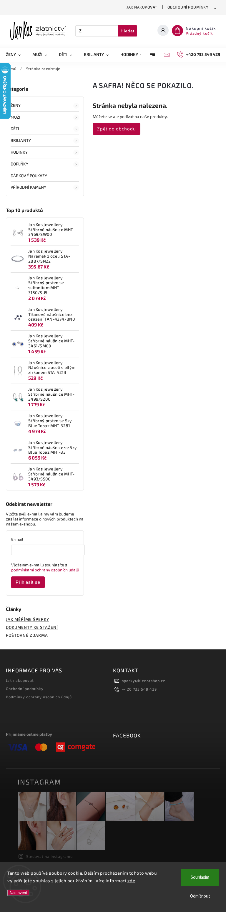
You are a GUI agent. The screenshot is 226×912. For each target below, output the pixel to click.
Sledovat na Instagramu (49, 856)
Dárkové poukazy (29, 175)
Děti (15, 128)
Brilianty (21, 140)
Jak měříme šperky (27, 619)
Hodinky (19, 152)
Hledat (127, 31)
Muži (15, 117)
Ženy (16, 105)
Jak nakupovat (142, 7)
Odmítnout (200, 896)
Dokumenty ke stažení (32, 627)
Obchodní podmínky (188, 7)
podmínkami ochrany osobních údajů (45, 569)
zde (131, 880)
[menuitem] (16, 54)
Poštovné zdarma (27, 635)
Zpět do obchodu (116, 128)
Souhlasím (200, 877)
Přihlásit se (28, 582)
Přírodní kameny (28, 187)
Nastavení (18, 893)
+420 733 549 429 (139, 689)
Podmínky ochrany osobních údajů (39, 696)
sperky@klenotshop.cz (143, 680)
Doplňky (19, 163)
